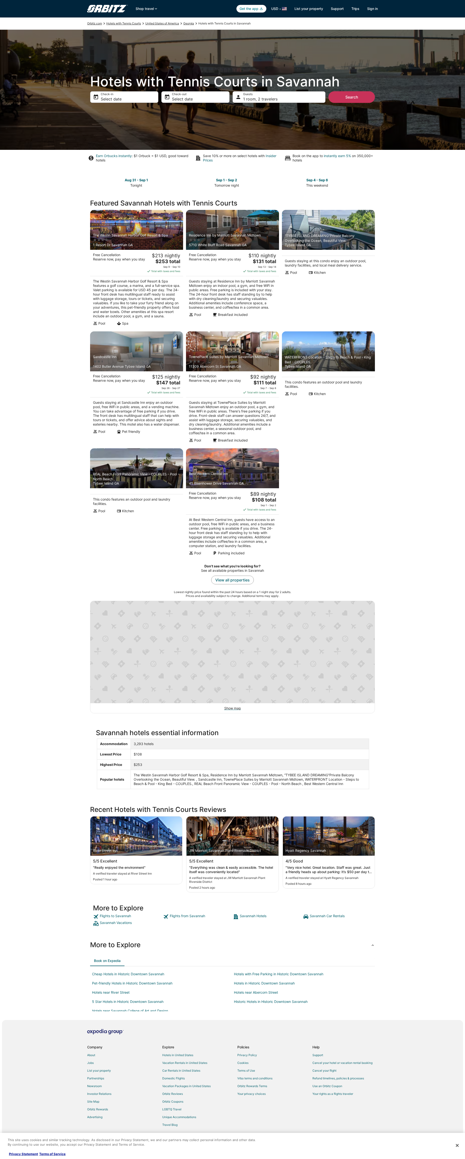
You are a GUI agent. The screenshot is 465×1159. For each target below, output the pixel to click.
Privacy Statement (23, 1154)
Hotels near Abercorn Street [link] (256, 992)
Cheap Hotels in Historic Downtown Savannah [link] (128, 974)
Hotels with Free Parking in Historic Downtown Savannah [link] (278, 974)
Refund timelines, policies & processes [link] (338, 1078)
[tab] (107, 960)
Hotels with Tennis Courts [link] (123, 23)
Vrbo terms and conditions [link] (254, 1078)
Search (351, 97)
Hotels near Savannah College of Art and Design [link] (130, 1011)
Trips (355, 9)
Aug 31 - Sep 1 (136, 180)
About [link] (91, 1055)
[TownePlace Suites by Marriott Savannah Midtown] (232, 388)
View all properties (232, 580)
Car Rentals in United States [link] (181, 1070)
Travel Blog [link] (170, 1125)
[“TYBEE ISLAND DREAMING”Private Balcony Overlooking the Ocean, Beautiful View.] (328, 269)
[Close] (457, 1145)
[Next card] (372, 182)
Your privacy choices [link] (251, 1094)
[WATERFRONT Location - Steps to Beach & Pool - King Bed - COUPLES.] (328, 388)
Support (337, 9)
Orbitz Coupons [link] (172, 1101)
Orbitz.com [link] (94, 23)
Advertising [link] (94, 1117)
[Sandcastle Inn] (136, 388)
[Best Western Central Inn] (232, 503)
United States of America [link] (162, 23)
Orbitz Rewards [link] (97, 1109)
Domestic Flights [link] (173, 1078)
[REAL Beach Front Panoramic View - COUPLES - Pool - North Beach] (136, 503)
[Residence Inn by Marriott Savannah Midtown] (232, 269)
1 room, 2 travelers (260, 99)
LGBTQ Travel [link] (171, 1109)
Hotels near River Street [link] (111, 992)
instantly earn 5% (337, 156)
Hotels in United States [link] (177, 1055)
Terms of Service (52, 1154)
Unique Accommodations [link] (179, 1117)
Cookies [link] (242, 1063)
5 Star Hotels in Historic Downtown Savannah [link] (127, 1001)
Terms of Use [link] (246, 1070)
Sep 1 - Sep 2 (226, 180)
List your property (308, 9)
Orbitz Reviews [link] (172, 1094)
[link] (127, 917)
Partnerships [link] (95, 1078)
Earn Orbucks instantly (114, 156)
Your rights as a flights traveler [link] (332, 1094)
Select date (111, 99)
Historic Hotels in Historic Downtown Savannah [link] (271, 1001)
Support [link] (317, 1055)
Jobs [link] (90, 1063)
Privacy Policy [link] (247, 1055)
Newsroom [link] (94, 1086)
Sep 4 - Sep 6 (317, 180)
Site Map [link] (93, 1101)
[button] (232, 945)
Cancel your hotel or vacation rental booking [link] (342, 1063)
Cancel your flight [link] (324, 1070)
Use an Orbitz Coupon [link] (327, 1086)
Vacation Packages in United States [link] (186, 1086)
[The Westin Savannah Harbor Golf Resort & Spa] (136, 269)
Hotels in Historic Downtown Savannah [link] (264, 983)
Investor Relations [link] (99, 1094)
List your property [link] (99, 1070)
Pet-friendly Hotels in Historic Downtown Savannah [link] (132, 983)
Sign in (372, 9)
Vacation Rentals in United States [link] (184, 1063)
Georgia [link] (188, 23)
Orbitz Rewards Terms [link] (252, 1086)
